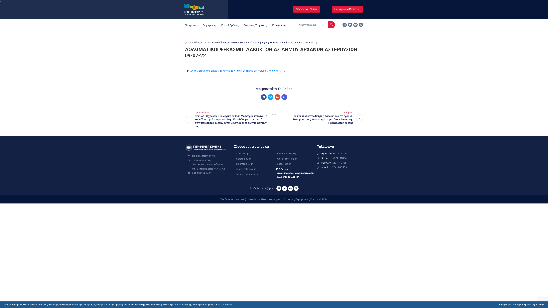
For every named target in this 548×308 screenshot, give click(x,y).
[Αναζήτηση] (331, 24)
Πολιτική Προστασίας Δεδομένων (208, 164)
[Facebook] (264, 97)
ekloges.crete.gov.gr (247, 174)
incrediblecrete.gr (287, 153)
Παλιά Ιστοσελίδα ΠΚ (287, 176)
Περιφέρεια (191, 25)
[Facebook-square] (344, 25)
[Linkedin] (284, 97)
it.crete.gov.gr (243, 158)
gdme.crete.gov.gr (246, 169)
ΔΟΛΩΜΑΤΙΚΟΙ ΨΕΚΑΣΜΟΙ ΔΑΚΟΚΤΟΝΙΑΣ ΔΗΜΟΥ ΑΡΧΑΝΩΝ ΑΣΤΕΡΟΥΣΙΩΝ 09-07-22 (234, 71)
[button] (306, 9)
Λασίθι (334, 167)
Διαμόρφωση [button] (504, 304)
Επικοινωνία (279, 25)
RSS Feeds (281, 169)
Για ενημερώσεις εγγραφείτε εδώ (294, 173)
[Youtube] (355, 25)
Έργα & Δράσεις (230, 25)
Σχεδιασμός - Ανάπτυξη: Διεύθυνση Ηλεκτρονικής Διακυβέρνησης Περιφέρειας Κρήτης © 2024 (274, 199)
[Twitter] (350, 25)
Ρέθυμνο (333, 162)
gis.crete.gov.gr (244, 163)
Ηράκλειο (334, 153)
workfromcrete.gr (287, 158)
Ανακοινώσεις (219, 42)
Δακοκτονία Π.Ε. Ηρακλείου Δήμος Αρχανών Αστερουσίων (259, 42)
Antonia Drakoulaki (304, 42)
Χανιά (334, 158)
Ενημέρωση (209, 25)
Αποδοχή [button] (516, 304)
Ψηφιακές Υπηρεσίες (255, 25)
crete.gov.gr (242, 153)
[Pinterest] (277, 97)
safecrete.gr (284, 163)
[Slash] (274, 114)
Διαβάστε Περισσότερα (533, 304)
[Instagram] (361, 25)
